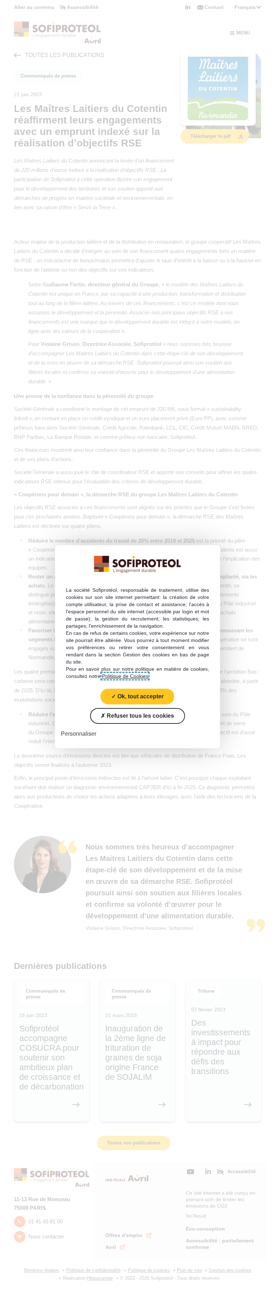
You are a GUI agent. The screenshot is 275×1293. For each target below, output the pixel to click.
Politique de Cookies (125, 676)
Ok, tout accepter (140, 696)
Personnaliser (78, 733)
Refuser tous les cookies (139, 715)
